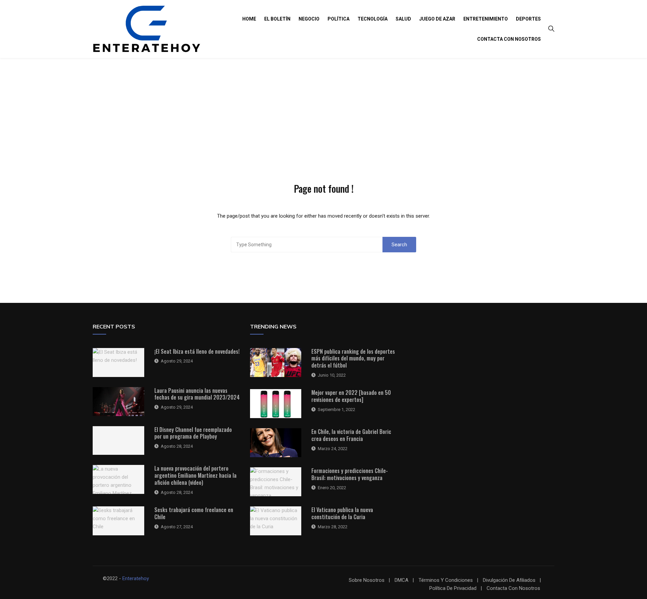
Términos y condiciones (446, 580)
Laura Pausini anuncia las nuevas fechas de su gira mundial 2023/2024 (197, 394)
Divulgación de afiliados (509, 580)
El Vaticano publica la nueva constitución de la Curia (342, 513)
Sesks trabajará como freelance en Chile (193, 513)
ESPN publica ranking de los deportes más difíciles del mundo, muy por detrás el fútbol (353, 358)
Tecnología (373, 19)
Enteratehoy (135, 578)
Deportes (528, 19)
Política (338, 19)
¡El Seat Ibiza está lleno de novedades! (197, 351)
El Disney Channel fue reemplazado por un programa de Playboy (193, 433)
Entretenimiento (485, 19)
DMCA (401, 580)
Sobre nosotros (366, 580)
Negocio (309, 19)
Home (249, 19)
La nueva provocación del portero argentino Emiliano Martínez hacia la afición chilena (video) (195, 475)
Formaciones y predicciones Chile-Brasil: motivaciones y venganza (349, 474)
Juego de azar (437, 19)
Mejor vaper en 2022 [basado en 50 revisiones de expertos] (351, 396)
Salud (403, 19)
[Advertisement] (323, 108)
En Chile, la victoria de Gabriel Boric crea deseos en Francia (351, 435)
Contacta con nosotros (509, 39)
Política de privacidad (452, 588)
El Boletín (277, 19)
